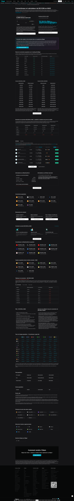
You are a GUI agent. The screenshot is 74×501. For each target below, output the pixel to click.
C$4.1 (32, 349)
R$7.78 (55, 343)
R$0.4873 (55, 347)
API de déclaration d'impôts (45, 488)
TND (19, 500)
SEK (46, 500)
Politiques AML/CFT (53, 476)
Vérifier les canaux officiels (45, 472)
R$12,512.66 (55, 341)
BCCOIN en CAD (43, 248)
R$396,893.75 (55, 339)
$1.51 (22, 343)
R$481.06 (55, 345)
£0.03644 (50, 359)
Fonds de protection (17, 481)
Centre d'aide (43, 471)
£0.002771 (50, 361)
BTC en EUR (20, 200)
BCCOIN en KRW (54, 248)
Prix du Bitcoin (34, 480)
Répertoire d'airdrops (26, 496)
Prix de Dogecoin (35, 493)
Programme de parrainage (45, 485)
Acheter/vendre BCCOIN (26, 33)
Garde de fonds (44, 481)
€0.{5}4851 (28, 353)
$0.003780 (23, 361)
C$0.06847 (32, 359)
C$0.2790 (32, 357)
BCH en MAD (53, 262)
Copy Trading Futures (26, 481)
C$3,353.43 (32, 341)
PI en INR (31, 204)
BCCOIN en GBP (32, 252)
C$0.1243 (32, 351)
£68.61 (50, 345)
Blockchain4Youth (17, 488)
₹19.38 (44, 357)
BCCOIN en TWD (21, 244)
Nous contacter (17, 471)
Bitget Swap (25, 492)
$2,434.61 (23, 341)
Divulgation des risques (54, 480)
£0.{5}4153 (50, 353)
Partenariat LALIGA (17, 485)
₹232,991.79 (44, 341)
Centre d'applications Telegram (28, 493)
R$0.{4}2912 (55, 353)
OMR (43, 500)
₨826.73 (38, 349)
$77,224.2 (23, 339)
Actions (25, 475)
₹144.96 (44, 343)
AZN (40, 500)
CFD (24, 472)
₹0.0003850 (44, 355)
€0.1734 (28, 357)
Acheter (57, 149)
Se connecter (55, 1)
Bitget (16, 4)
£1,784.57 (50, 341)
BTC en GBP (31, 200)
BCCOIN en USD (54, 244)
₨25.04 (38, 351)
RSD (25, 500)
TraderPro (25, 488)
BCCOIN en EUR (32, 248)
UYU (34, 500)
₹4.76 (44, 359)
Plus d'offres (32, 166)
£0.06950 (50, 347)
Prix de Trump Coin (35, 492)
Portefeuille (25, 489)
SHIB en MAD (20, 266)
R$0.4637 (55, 351)
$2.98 (22, 349)
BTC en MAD (31, 262)
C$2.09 (32, 343)
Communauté (16, 472)
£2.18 (49, 349)
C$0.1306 (32, 347)
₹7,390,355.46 (45, 339)
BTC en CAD (42, 200)
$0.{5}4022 (23, 355)
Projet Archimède (44, 480)
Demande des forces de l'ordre (54, 471)
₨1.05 (38, 361)
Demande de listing (44, 475)
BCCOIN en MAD (32, 244)
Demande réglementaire (54, 472)
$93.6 (22, 345)
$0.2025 (23, 357)
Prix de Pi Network (35, 488)
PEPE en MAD (42, 262)
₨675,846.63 (38, 341)
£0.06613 (50, 351)
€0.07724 (28, 351)
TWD (22, 500)
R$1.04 (55, 357)
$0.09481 (23, 347)
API (24, 485)
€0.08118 (28, 347)
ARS (52, 500)
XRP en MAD (31, 270)
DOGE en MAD (42, 266)
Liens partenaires (17, 484)
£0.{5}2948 (50, 355)
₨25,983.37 (38, 345)
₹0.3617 (44, 361)
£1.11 (49, 343)
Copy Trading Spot (26, 480)
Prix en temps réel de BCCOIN (48, 32)
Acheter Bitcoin (35, 471)
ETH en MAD (31, 266)
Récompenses (43, 484)
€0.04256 (28, 359)
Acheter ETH (34, 472)
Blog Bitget (16, 476)
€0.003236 (28, 361)
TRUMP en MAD (54, 266)
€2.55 (27, 349)
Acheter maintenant (52, 63)
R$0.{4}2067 (55, 355)
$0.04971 (23, 359)
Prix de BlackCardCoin (24, 4)
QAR (55, 500)
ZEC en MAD (20, 262)
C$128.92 (32, 345)
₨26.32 (38, 347)
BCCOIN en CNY (43, 244)
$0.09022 (23, 351)
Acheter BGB (34, 476)
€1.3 (27, 343)
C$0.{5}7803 (32, 353)
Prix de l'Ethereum (35, 481)
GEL (31, 500)
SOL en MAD (20, 270)
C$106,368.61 (33, 339)
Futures (25, 471)
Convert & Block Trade (26, 476)
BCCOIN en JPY (21, 252)
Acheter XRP (34, 475)
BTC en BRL (53, 200)
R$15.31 (55, 349)
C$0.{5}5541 (32, 355)
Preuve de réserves (17, 480)
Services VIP (43, 476)
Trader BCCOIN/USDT (41, 166)
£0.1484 (50, 357)
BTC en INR (20, 204)
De (17, 20)
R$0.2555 (55, 359)
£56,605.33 (50, 339)
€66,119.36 (28, 339)
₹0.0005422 (44, 353)
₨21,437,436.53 (39, 339)
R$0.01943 (55, 361)
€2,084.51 (28, 341)
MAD (37, 500)
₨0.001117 (38, 355)
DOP (28, 500)
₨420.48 (38, 343)
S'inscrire (60, 1)
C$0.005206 (32, 361)
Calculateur (34, 484)
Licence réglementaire (53, 475)
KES (49, 500)
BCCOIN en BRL (43, 252)
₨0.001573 (38, 353)
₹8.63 (44, 351)
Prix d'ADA (34, 489)
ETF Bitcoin (34, 485)
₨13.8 (38, 359)
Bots (24, 484)
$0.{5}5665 (23, 353)
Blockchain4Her (17, 489)
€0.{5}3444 (28, 355)
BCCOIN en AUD (21, 248)
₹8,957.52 (44, 345)
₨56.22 (38, 357)
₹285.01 (44, 349)
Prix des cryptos (19, 4)
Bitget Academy (17, 475)
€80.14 (27, 345)
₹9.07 (44, 347)
